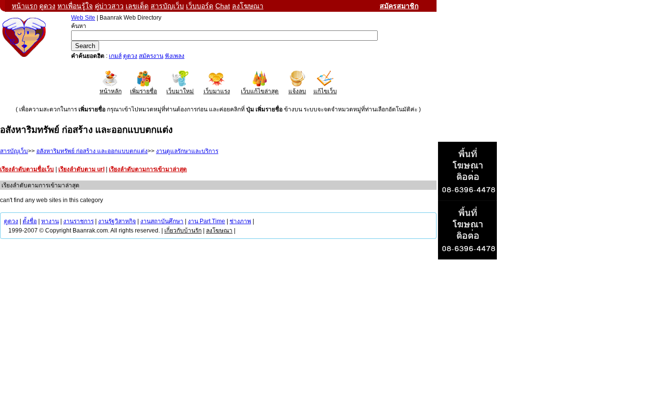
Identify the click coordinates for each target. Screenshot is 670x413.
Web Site (83, 17)
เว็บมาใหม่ (180, 91)
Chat (222, 6)
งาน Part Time (206, 221)
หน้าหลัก (111, 91)
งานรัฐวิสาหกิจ (117, 221)
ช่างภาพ (240, 221)
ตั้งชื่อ (30, 221)
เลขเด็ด (137, 6)
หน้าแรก (24, 6)
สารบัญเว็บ (167, 6)
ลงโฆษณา (247, 6)
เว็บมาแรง (217, 91)
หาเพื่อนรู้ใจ (75, 6)
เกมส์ (115, 55)
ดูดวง (47, 6)
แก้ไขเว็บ (325, 91)
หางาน (50, 221)
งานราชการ (78, 221)
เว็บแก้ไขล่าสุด (260, 91)
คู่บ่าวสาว (109, 6)
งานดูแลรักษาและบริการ (187, 151)
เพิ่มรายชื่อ (143, 91)
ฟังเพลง (174, 55)
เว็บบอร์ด (199, 6)
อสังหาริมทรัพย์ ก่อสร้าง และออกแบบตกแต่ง (92, 151)
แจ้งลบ (297, 91)
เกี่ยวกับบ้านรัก (183, 230)
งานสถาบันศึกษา (161, 221)
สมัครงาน (151, 55)
